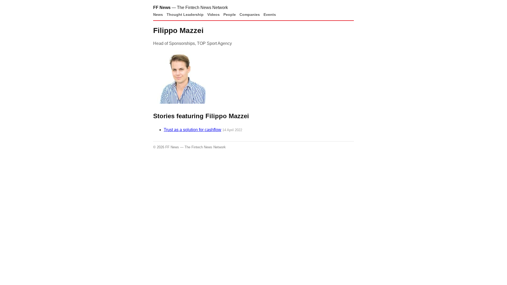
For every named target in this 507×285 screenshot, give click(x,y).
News (158, 14)
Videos (213, 14)
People (229, 14)
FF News (162, 7)
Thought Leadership (185, 14)
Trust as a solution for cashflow (192, 129)
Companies (250, 14)
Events (270, 14)
